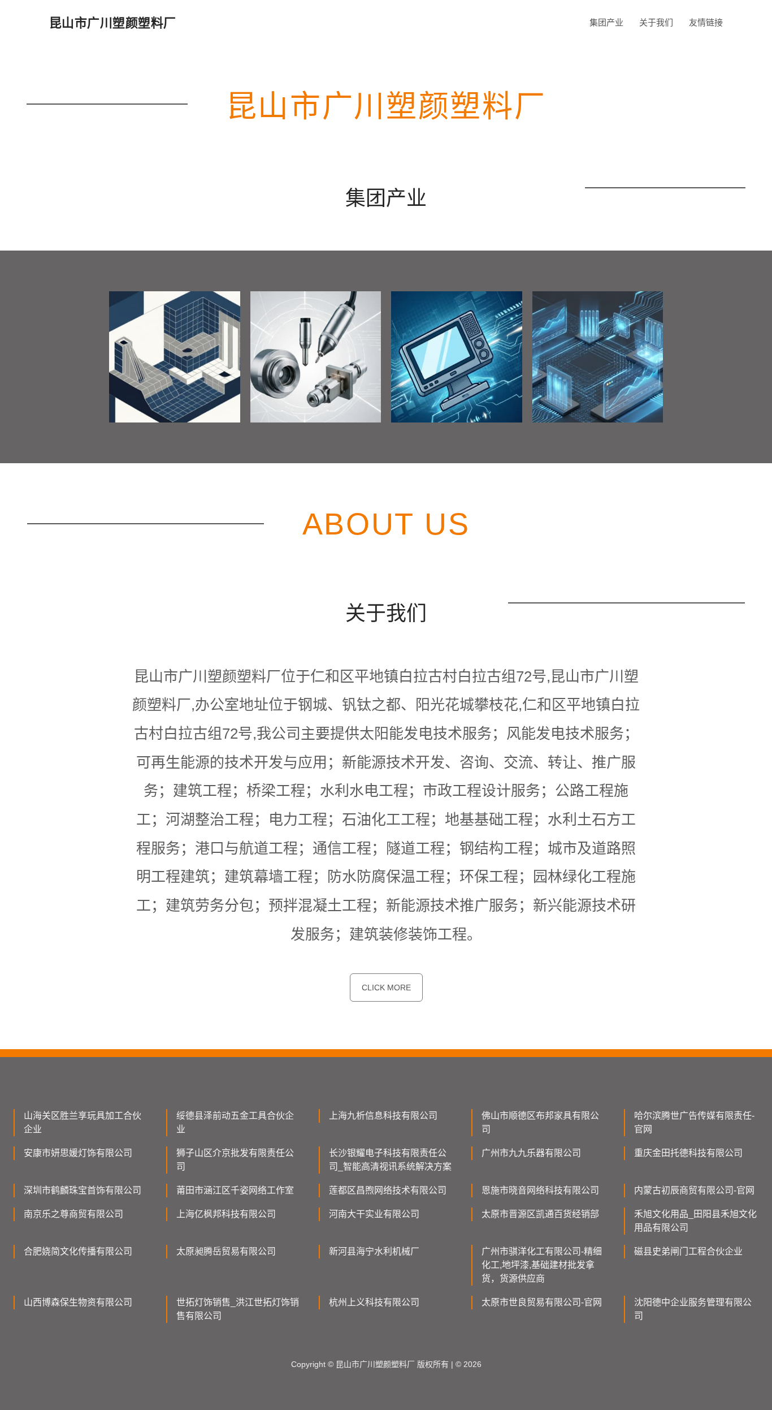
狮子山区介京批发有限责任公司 (235, 1159)
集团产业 (606, 22)
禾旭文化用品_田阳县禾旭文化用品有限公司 (695, 1220)
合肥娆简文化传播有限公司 (78, 1251)
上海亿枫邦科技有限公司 (226, 1214)
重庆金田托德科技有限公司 (688, 1153)
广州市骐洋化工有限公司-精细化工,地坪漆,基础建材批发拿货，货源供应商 (542, 1265)
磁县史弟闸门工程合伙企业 (688, 1251)
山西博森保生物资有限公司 (78, 1302)
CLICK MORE (386, 987)
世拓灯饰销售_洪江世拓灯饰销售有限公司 (237, 1309)
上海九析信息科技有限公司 (383, 1115)
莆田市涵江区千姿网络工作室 (235, 1190)
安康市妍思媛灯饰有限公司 (78, 1153)
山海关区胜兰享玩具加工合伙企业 (82, 1122)
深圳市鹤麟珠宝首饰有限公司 (82, 1190)
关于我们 (656, 22)
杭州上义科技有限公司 (374, 1302)
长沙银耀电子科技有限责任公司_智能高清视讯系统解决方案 (390, 1159)
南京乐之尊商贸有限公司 (73, 1214)
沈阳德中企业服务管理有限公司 (693, 1309)
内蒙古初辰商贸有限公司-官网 (694, 1190)
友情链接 (706, 22)
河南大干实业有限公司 (374, 1214)
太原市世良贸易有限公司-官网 (542, 1302)
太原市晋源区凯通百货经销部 (540, 1214)
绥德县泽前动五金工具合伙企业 (235, 1122)
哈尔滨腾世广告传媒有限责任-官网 (694, 1122)
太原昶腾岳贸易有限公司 (226, 1251)
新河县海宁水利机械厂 (374, 1251)
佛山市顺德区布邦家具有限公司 (540, 1122)
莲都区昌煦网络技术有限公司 (387, 1190)
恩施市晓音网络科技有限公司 (540, 1190)
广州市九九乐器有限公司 (531, 1153)
